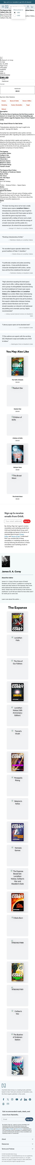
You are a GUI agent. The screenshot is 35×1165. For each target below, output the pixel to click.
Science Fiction (11, 185)
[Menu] (3, 6)
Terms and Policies (8, 1149)
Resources (5, 1144)
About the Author (5, 190)
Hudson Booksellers (16, 105)
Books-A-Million (27, 101)
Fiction (2, 185)
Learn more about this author (10, 599)
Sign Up (27, 521)
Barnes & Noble (14, 101)
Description (4, 111)
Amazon (4, 101)
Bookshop (4, 105)
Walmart (4, 109)
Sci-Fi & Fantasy (5, 181)
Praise (2, 200)
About (4, 1139)
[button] (17, 58)
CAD (18, 15)
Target (28, 105)
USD (18, 12)
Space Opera (22, 185)
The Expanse (4, 189)
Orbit (1, 71)
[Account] (28, 6)
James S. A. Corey (7, 60)
